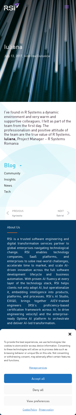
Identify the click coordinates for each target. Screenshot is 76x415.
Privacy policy (46, 409)
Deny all (38, 390)
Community (12, 173)
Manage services (38, 367)
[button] (70, 334)
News (8, 185)
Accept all (38, 378)
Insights (10, 179)
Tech (7, 191)
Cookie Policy (30, 409)
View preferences (38, 401)
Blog (10, 165)
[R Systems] (11, 7)
